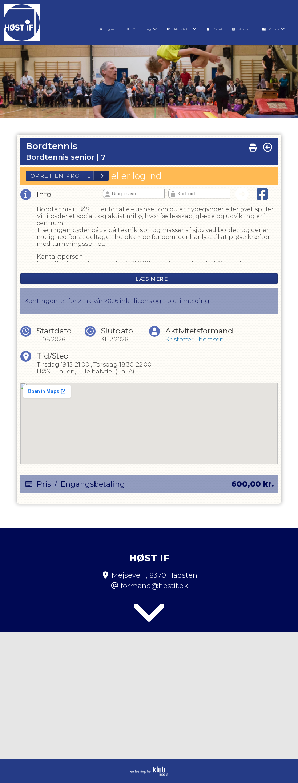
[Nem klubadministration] (149, 773)
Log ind (110, 29)
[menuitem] (109, 28)
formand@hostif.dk (154, 585)
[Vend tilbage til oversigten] (267, 147)
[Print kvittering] (253, 146)
